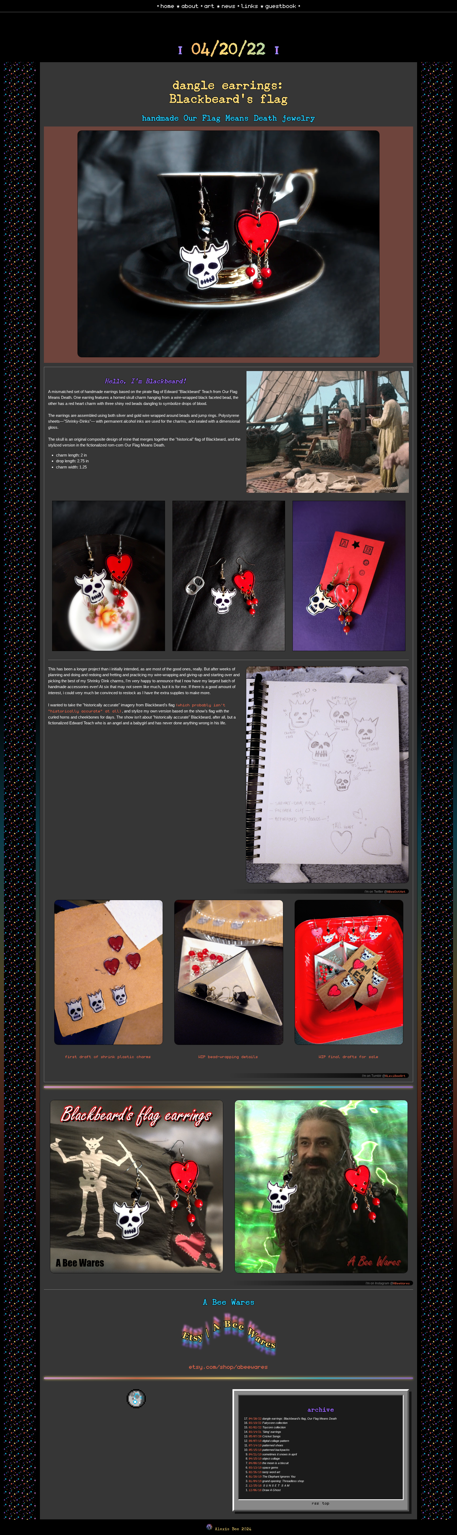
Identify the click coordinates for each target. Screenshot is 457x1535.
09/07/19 (255, 1440)
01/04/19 (255, 1481)
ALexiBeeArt (395, 1075)
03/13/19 (255, 1467)
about (190, 5)
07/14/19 (255, 1445)
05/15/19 (255, 1449)
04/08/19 (255, 1463)
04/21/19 (255, 1454)
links (249, 5)
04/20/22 (255, 1418)
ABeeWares (401, 1283)
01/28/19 (255, 1476)
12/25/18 (255, 1485)
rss (315, 1503)
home (168, 5)
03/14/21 (255, 1431)
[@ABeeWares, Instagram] (228, 1187)
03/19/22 (255, 1422)
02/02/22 (255, 1427)
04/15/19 (255, 1458)
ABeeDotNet (396, 891)
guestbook (281, 5)
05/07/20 (255, 1436)
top (326, 1503)
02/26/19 (255, 1472)
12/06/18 (255, 1490)
